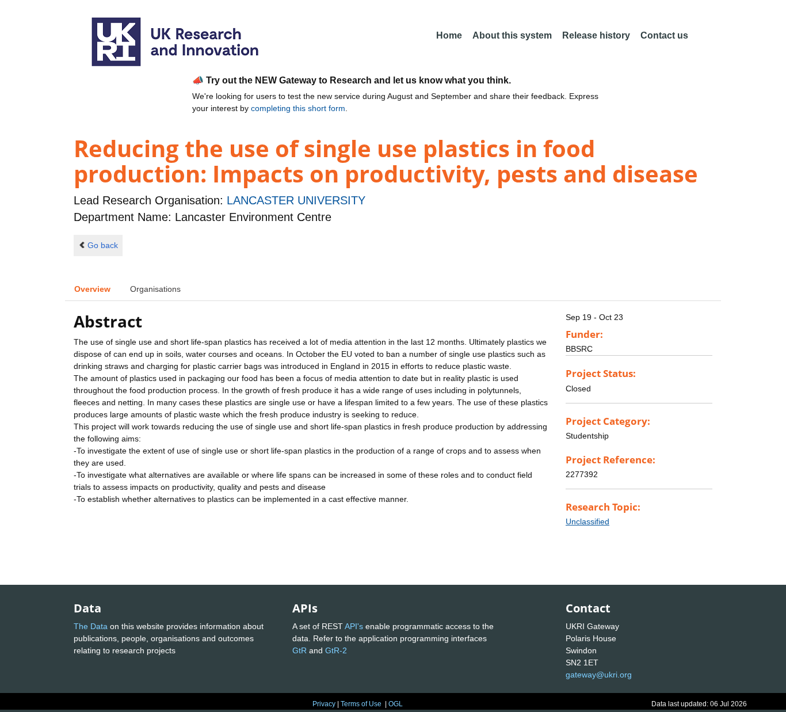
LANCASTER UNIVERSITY (296, 200)
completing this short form (298, 108)
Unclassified (587, 521)
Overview (92, 289)
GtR (299, 650)
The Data (91, 626)
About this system (512, 35)
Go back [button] (102, 245)
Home (449, 35)
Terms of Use (361, 704)
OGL (395, 704)
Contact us (664, 35)
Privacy (323, 704)
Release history (596, 35)
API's (354, 626)
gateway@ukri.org (599, 674)
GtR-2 (336, 650)
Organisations (155, 289)
